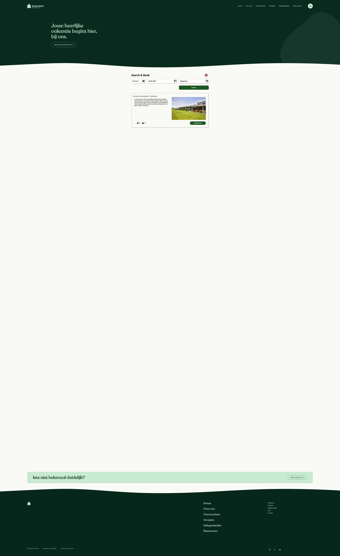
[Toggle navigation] (310, 6)
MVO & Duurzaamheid (67, 548)
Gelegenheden (284, 6)
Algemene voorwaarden (49, 548)
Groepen (272, 6)
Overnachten (260, 6)
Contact (270, 513)
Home (240, 6)
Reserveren (297, 6)
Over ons (249, 6)
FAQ (269, 510)
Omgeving (271, 503)
